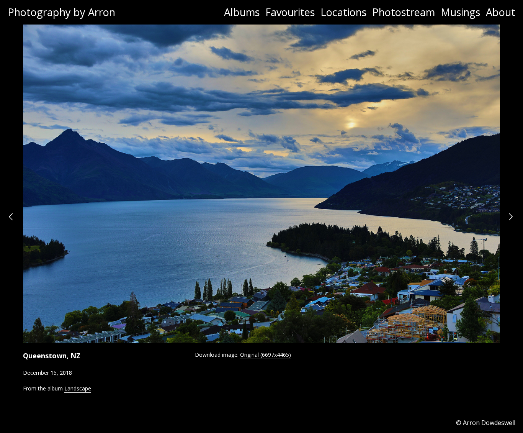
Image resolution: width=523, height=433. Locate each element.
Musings (460, 12)
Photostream (403, 12)
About (500, 12)
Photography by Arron (61, 12)
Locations (343, 12)
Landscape (77, 388)
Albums (242, 12)
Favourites (290, 12)
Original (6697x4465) (265, 354)
